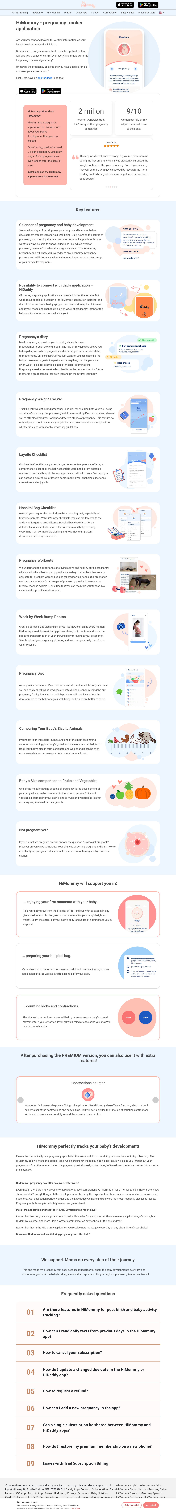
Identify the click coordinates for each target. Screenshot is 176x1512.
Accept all (151, 1505)
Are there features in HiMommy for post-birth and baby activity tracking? (100, 1312)
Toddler (68, 12)
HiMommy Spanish (150, 1493)
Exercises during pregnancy (56, 1497)
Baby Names (127, 12)
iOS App (21, 1493)
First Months (53, 12)
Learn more (75, 1508)
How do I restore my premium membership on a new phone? (97, 1446)
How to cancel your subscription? (72, 1352)
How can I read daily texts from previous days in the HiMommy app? (99, 1333)
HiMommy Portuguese (129, 1497)
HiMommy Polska (150, 1485)
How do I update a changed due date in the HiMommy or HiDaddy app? (93, 1372)
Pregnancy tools (146, 12)
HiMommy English (127, 1485)
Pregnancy (37, 12)
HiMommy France (126, 1493)
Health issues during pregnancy (93, 1497)
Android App (35, 1493)
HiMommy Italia (156, 1489)
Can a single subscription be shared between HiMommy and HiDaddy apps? (97, 1427)
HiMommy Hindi (155, 1497)
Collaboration (110, 12)
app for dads (45, 77)
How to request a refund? (65, 1390)
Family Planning (19, 12)
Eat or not (83, 1493)
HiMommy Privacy (65, 1493)
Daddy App (81, 12)
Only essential (131, 1505)
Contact (95, 12)
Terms (48, 1493)
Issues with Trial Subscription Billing (75, 1463)
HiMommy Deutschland (130, 1489)
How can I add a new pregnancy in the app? (81, 1407)
